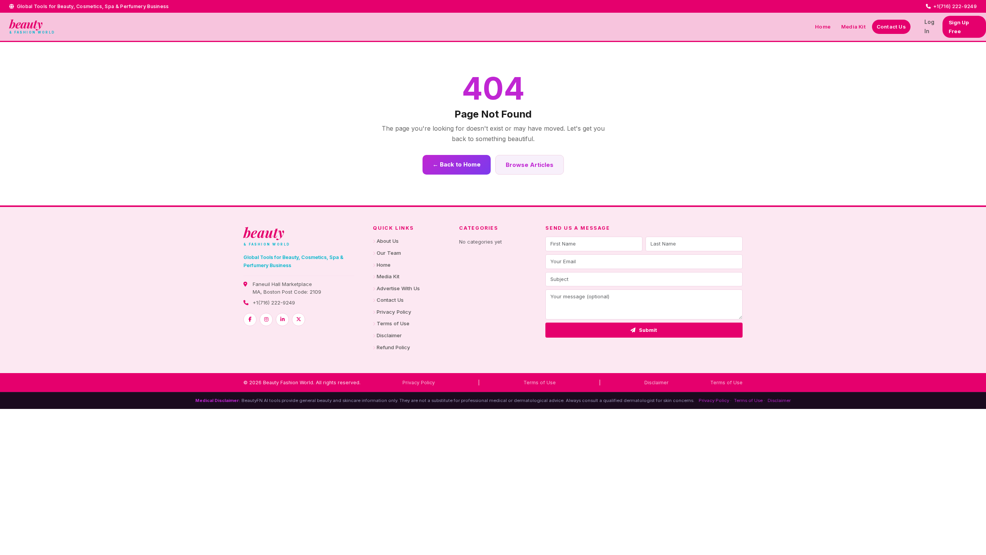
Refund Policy (393, 347)
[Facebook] (250, 319)
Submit (648, 330)
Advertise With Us (398, 288)
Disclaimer (389, 335)
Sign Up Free (959, 26)
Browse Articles (529, 164)
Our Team (389, 253)
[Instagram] (266, 319)
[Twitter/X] (298, 319)
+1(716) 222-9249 (274, 302)
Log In (929, 26)
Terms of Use (393, 323)
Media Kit (853, 27)
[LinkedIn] (282, 319)
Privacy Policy (394, 312)
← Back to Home (457, 164)
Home (822, 27)
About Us (388, 241)
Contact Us (891, 27)
